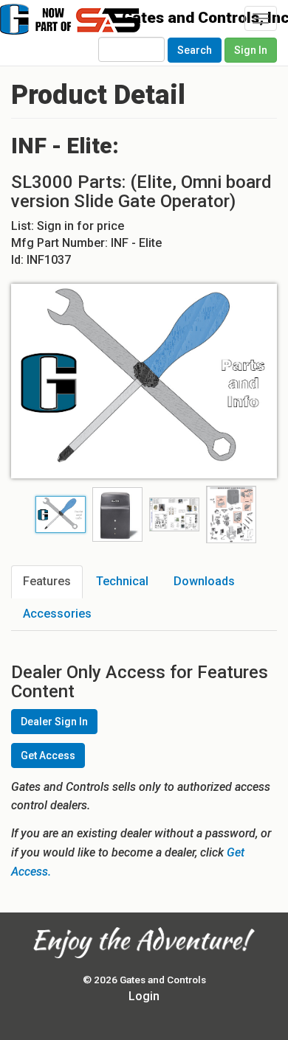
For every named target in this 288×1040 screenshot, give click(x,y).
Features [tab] (47, 581)
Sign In (250, 50)
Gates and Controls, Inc (94, 26)
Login (144, 996)
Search (194, 50)
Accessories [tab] (57, 614)
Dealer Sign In (54, 721)
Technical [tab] (122, 581)
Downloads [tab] (204, 581)
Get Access (48, 755)
